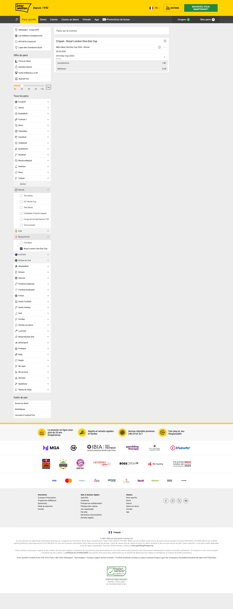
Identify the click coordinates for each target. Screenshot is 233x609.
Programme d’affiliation (47, 501)
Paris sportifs (131, 498)
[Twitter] (179, 501)
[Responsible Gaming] (73, 448)
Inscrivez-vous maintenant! (201, 7)
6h (36, 89)
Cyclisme (150, 558)
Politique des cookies (89, 506)
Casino (129, 503)
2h (22, 89)
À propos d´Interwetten (47, 498)
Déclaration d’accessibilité (91, 515)
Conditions (85, 501)
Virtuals (129, 509)
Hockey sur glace (138, 558)
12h (42, 89)
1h (15, 89)
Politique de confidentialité (91, 503)
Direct (128, 501)
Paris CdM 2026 (57, 558)
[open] (116, 577)
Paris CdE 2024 (43, 558)
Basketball (183, 558)
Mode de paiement (45, 506)
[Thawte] (180, 448)
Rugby (157, 558)
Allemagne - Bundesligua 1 (75, 558)
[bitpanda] (112, 480)
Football (32, 558)
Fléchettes (211, 558)
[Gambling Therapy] (132, 448)
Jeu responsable (87, 509)
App (127, 512)
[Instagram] (172, 501)
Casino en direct (132, 506)
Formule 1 (110, 558)
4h (29, 89)
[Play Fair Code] (154, 448)
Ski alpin (200, 558)
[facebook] (165, 501)
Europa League (93, 558)
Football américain (123, 558)
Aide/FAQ (84, 498)
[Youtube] (185, 501)
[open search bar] (17, 19)
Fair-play (84, 512)
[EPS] (97, 480)
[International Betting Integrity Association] (101, 448)
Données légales (87, 518)
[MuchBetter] (126, 480)
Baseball (192, 558)
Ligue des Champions (169, 558)
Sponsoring (42, 503)
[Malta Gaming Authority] (51, 448)
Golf (205, 558)
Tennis (103, 558)
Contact (41, 509)
